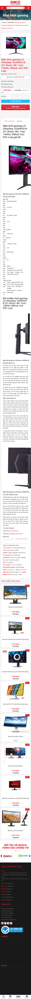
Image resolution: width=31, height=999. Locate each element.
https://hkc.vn (9, 897)
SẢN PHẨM (11, 22)
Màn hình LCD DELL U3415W (15, 736)
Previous (1, 856)
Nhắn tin (10, 998)
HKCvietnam (19, 534)
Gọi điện (4, 998)
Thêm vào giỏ (16, 101)
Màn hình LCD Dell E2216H (15, 607)
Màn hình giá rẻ (14, 531)
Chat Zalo (18, 998)
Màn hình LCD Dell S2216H (15, 766)
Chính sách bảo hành (6, 915)
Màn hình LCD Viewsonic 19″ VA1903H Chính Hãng (15, 798)
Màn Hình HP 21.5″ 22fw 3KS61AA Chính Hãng (15, 704)
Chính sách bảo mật (6, 917)
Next (30, 856)
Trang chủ (4, 22)
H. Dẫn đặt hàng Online (7, 911)
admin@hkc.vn (11, 569)
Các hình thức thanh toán (7, 908)
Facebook (26, 998)
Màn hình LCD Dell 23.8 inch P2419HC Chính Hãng (15, 639)
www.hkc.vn (24, 569)
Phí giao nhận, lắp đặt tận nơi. (8, 919)
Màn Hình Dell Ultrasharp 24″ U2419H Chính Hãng (15, 671)
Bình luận (19, 121)
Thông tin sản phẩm (9, 121)
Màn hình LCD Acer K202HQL (15, 830)
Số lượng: (3, 96)
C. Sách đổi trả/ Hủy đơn (7, 913)
